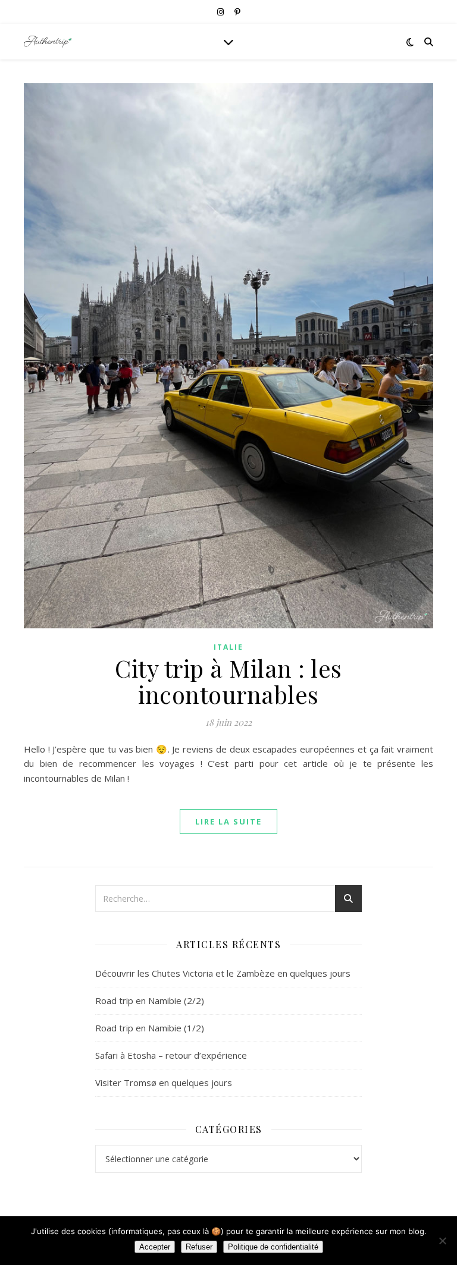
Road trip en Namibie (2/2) (149, 1000)
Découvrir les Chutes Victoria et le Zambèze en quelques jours (222, 973)
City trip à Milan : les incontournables (228, 681)
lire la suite (228, 821)
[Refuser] (442, 1241)
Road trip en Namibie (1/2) (149, 1028)
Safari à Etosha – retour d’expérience (171, 1055)
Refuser (199, 1246)
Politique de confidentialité (273, 1246)
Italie (228, 647)
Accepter (154, 1246)
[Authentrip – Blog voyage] (47, 42)
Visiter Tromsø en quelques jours (163, 1082)
